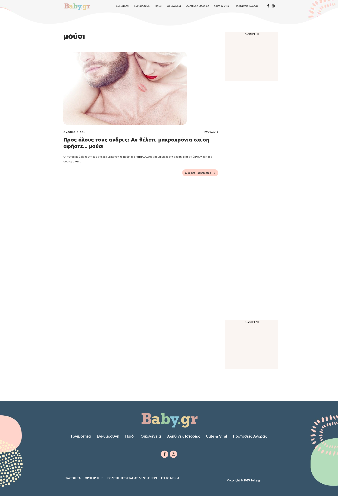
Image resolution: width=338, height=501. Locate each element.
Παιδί (158, 6)
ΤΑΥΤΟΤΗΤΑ (73, 478)
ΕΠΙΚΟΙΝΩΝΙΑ (170, 478)
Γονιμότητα (122, 6)
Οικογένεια (174, 6)
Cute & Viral (222, 6)
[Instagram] (273, 6)
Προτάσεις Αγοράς (246, 6)
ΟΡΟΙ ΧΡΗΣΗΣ (94, 478)
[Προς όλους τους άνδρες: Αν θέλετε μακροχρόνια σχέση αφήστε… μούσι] (140, 88)
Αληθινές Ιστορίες (197, 6)
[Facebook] (268, 6)
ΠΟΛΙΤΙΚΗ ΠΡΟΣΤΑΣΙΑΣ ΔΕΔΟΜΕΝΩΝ (132, 478)
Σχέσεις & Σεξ (74, 132)
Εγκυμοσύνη (142, 6)
